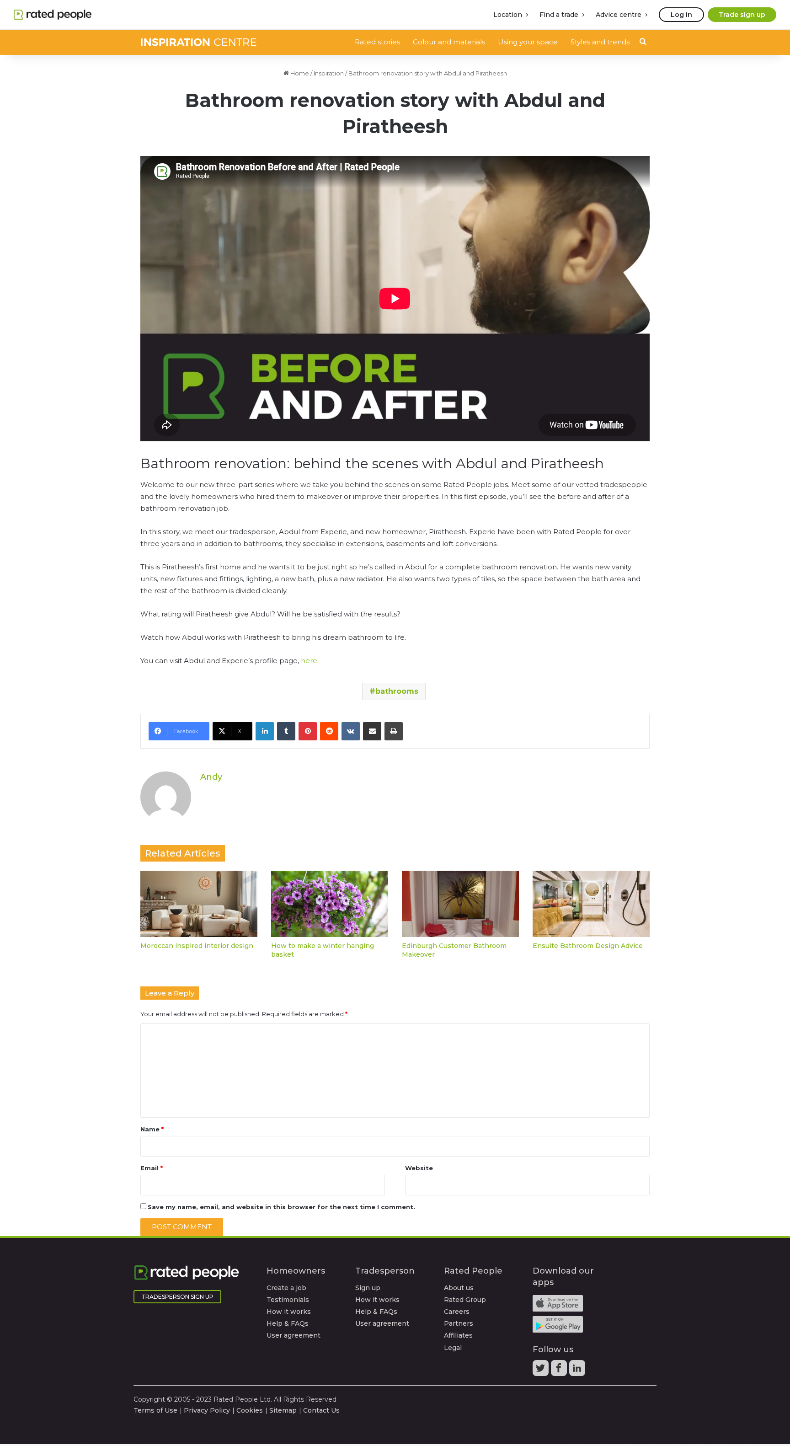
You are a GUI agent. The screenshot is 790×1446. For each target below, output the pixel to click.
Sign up (367, 1288)
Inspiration (329, 73)
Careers (457, 1311)
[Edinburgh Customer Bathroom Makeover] (460, 904)
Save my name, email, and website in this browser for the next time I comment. (281, 1206)
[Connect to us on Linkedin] (578, 1371)
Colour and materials (449, 41)
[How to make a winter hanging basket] (329, 904)
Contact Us (321, 1410)
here (309, 660)
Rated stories (377, 41)
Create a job (286, 1288)
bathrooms (396, 691)
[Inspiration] (198, 42)
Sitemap (283, 1410)
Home (299, 73)
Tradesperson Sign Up (177, 1296)
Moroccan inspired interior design (196, 946)
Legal (453, 1348)
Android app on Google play (558, 1324)
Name (152, 1129)
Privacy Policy (207, 1410)
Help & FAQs (288, 1323)
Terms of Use (155, 1410)
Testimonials (288, 1300)
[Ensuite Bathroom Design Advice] (591, 904)
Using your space (528, 41)
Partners (458, 1323)
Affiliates (458, 1335)
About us (459, 1288)
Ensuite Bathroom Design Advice (588, 946)
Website (419, 1168)
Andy (211, 777)
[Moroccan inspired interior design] (198, 904)
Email (151, 1168)
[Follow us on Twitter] (542, 1371)
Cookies (249, 1410)
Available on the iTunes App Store (558, 1303)
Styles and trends (600, 41)
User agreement (293, 1335)
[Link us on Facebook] (560, 1371)
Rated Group (465, 1300)
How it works (289, 1311)
